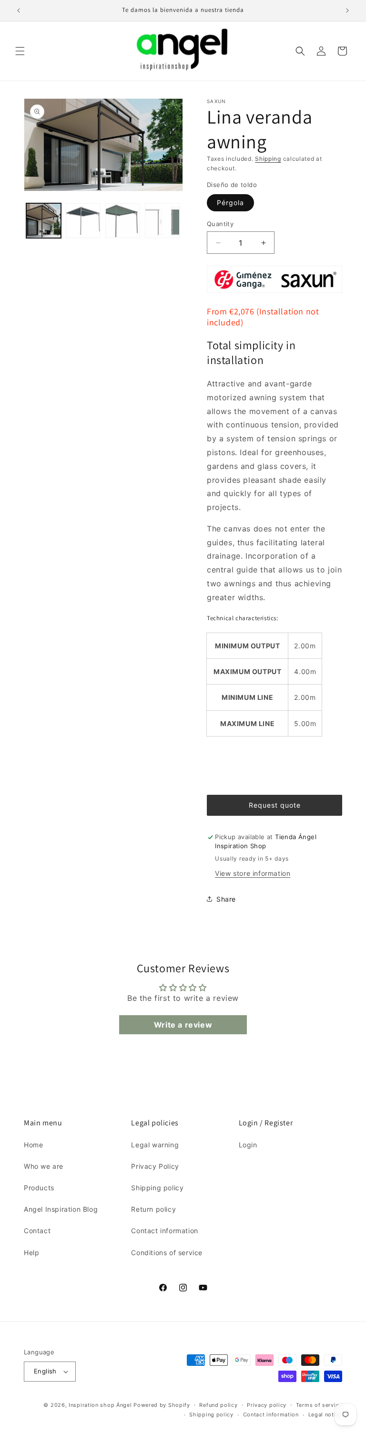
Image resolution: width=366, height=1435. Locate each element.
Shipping (268, 158)
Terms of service (319, 1405)
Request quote (275, 805)
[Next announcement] (347, 10)
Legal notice (325, 1414)
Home (33, 1145)
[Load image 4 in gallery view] (162, 220)
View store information (252, 873)
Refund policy (218, 1405)
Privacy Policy (155, 1166)
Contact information (164, 1231)
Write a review (183, 1024)
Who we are (43, 1166)
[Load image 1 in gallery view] (43, 220)
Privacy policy (266, 1405)
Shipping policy (157, 1188)
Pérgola (230, 202)
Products (39, 1188)
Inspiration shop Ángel (101, 1405)
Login (248, 1145)
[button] (20, 51)
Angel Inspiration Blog (61, 1209)
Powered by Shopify (161, 1405)
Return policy (153, 1209)
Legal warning (155, 1145)
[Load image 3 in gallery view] (122, 220)
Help (31, 1252)
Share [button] (226, 899)
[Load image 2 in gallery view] (83, 220)
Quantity (220, 224)
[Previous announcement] (18, 10)
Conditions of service (167, 1252)
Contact (37, 1231)
